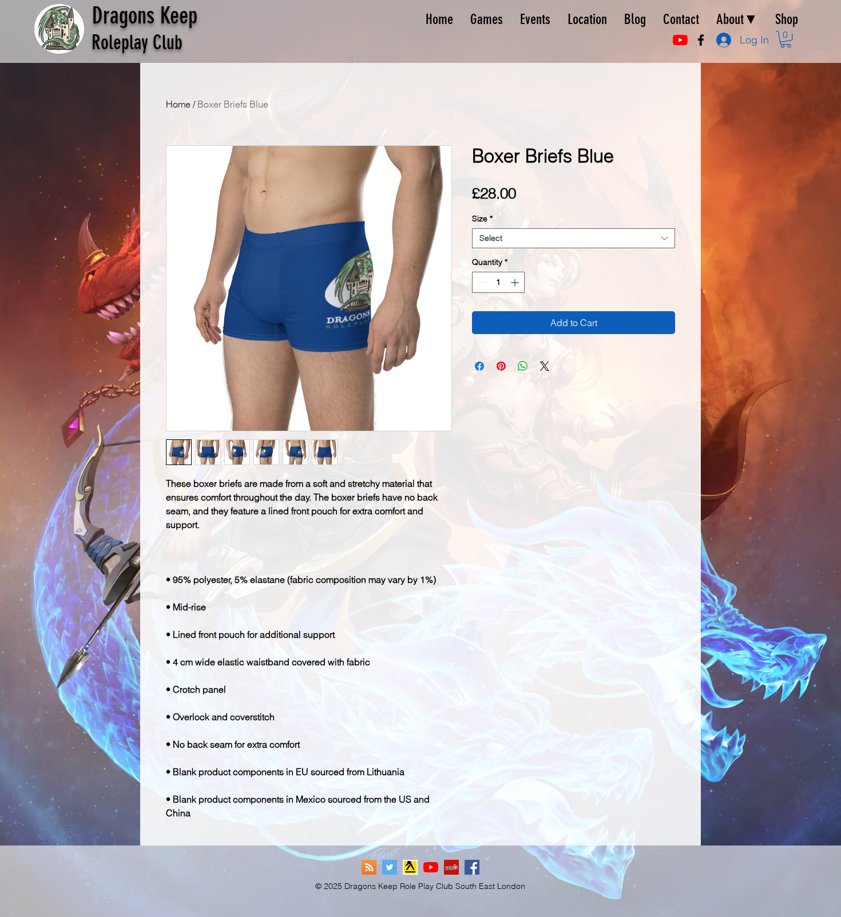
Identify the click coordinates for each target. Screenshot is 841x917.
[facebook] (700, 40)
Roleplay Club (137, 42)
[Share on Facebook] (479, 366)
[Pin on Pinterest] (501, 366)
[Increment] (516, 282)
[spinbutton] (498, 282)
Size (482, 219)
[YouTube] (680, 40)
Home (178, 104)
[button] (786, 39)
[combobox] (573, 238)
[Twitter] (389, 867)
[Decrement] (481, 282)
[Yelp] (451, 867)
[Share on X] (545, 366)
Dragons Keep (144, 15)
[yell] (410, 867)
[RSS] (369, 867)
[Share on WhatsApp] (523, 366)
